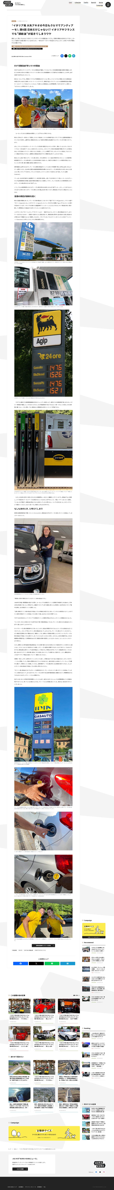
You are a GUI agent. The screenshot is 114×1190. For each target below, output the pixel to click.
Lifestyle (78, 2)
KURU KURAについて (12, 1187)
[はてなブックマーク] (73, 55)
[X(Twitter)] (100, 1172)
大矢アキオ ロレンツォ (41, 950)
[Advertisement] (43, 979)
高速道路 (15, 950)
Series (101, 2)
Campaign (99, 5)
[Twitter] (65, 55)
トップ (9, 1149)
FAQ (44, 1187)
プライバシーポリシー (30, 1187)
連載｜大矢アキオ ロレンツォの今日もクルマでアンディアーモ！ (27, 48)
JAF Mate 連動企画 (29, 950)
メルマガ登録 (20, 1169)
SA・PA (20, 950)
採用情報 (39, 1187)
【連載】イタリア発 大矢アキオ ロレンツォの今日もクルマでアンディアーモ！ (29, 46)
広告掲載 (20, 1187)
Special (93, 2)
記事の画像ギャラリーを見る (43, 945)
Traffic (86, 2)
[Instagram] (103, 1172)
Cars (70, 2)
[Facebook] (62, 55)
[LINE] (69, 55)
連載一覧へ (75, 995)
